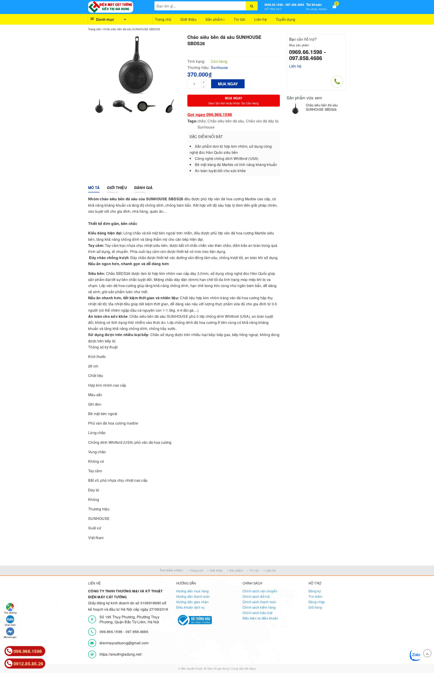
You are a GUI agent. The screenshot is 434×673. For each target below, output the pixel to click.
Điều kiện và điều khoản (260, 618)
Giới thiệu (188, 19)
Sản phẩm (214, 19)
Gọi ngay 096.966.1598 (209, 114)
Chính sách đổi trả (256, 596)
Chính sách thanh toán (259, 602)
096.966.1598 (111, 631)
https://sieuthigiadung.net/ (120, 654)
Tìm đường (10, 612)
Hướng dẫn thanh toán (193, 596)
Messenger (10, 637)
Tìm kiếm (315, 596)
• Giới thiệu (215, 570)
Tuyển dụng (285, 19)
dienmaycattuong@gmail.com (124, 642)
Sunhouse (206, 127)
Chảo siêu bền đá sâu (226, 121)
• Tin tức (253, 570)
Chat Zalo (10, 624)
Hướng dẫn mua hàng (192, 591)
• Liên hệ (270, 570)
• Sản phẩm (235, 570)
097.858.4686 (136, 631)
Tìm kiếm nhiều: (171, 570)
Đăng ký (315, 591)
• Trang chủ (195, 570)
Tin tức (239, 19)
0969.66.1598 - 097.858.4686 (284, 4)
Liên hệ (260, 19)
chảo (202, 121)
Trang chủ (163, 19)
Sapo (252, 668)
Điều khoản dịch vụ (190, 607)
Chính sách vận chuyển (260, 591)
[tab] (94, 188)
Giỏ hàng (315, 607)
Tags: (192, 121)
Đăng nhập (317, 602)
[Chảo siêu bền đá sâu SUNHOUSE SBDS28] (295, 108)
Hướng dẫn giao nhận (192, 602)
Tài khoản (314, 4)
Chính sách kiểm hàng (259, 607)
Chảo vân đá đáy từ (262, 121)
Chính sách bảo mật (258, 612)
